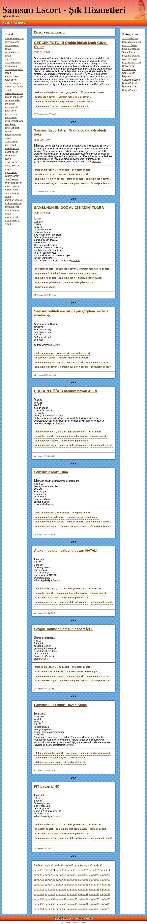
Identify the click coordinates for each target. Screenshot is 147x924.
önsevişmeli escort (101, 183)
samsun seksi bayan (46, 183)
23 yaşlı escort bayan (92, 92)
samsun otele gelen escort (49, 179)
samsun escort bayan (46, 106)
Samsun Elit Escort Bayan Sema (60, 705)
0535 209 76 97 (42, 140)
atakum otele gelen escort (49, 92)
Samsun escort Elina (51, 472)
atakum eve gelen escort (74, 106)
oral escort (63, 170)
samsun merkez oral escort (73, 174)
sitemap (89, 918)
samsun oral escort (45, 278)
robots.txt (79, 918)
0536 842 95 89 (42, 52)
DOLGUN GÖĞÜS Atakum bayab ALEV (65, 391)
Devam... (105, 84)
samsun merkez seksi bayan (73, 97)
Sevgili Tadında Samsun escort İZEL (63, 629)
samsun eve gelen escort (74, 183)
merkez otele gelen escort (79, 282)
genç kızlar (72, 92)
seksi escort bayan (45, 97)
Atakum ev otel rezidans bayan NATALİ (65, 551)
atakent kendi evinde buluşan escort (54, 101)
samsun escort (85, 101)
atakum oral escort (45, 431)
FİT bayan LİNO (47, 786)
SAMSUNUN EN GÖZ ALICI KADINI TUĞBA (69, 207)
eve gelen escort (81, 170)
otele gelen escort (44, 170)
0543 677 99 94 (42, 213)
